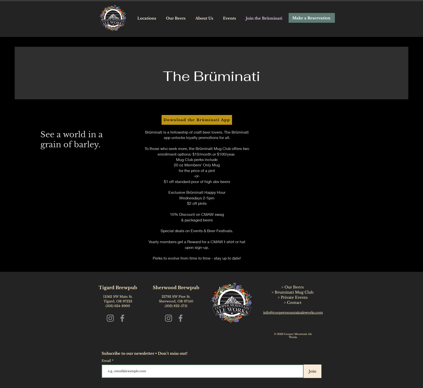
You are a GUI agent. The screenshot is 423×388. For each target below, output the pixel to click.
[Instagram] (110, 318)
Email (107, 360)
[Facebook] (122, 318)
